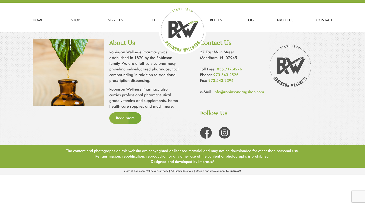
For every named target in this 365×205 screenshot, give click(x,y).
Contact (324, 20)
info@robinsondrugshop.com (239, 92)
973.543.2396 (221, 80)
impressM (235, 171)
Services (115, 20)
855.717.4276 (229, 69)
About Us (284, 20)
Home (38, 20)
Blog (249, 20)
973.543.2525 (226, 75)
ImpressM (206, 161)
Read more (125, 118)
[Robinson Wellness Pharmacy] (182, 30)
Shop (75, 20)
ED (153, 20)
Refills (216, 20)
